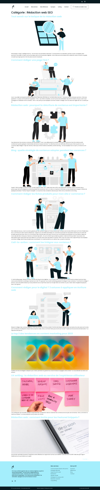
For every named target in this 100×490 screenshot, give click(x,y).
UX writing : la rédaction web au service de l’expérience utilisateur (48, 375)
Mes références (44, 7)
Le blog (60, 7)
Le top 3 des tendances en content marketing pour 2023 (42, 333)
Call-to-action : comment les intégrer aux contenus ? (41, 242)
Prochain (86, 459)
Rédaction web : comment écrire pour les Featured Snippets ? (45, 417)
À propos (53, 7)
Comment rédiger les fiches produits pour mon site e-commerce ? (48, 193)
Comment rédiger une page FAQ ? (30, 60)
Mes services (34, 7)
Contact (66, 7)
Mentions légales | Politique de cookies (45, 488)
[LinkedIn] (83, 2)
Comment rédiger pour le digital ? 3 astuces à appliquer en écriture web (48, 289)
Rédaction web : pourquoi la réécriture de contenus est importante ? (49, 105)
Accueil (26, 7)
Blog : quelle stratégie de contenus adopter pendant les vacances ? (48, 150)
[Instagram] (85, 2)
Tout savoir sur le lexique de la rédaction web (36, 16)
